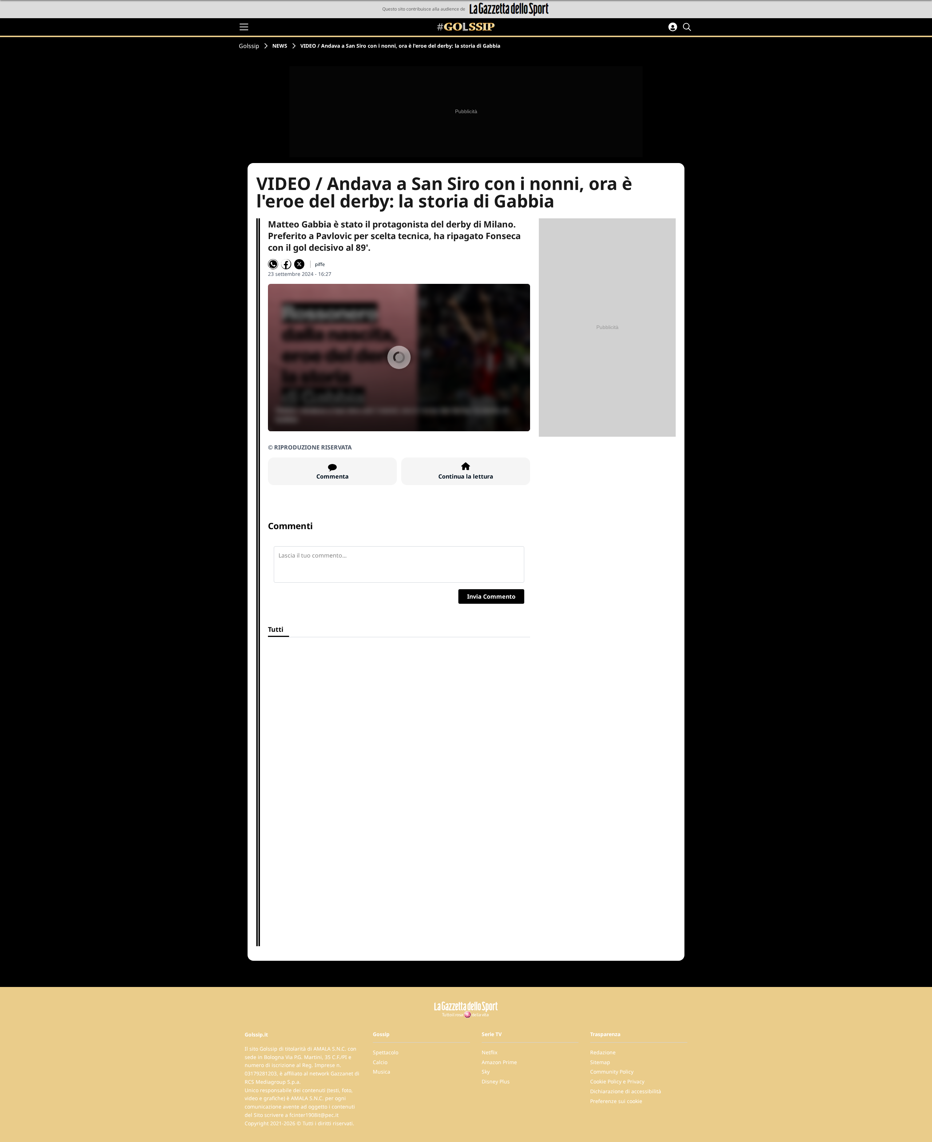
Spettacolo (385, 1052)
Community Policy (611, 1071)
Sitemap (600, 1062)
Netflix (489, 1052)
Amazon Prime (499, 1062)
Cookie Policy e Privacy (617, 1081)
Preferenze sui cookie (616, 1101)
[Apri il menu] (244, 27)
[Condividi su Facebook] (286, 264)
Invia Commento (491, 596)
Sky (486, 1071)
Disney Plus (496, 1081)
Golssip (249, 46)
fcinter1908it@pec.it (314, 1114)
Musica (381, 1071)
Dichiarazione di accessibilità (625, 1091)
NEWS (279, 45)
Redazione (603, 1052)
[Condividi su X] (299, 264)
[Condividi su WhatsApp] (273, 264)
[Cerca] (688, 27)
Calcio (380, 1062)
